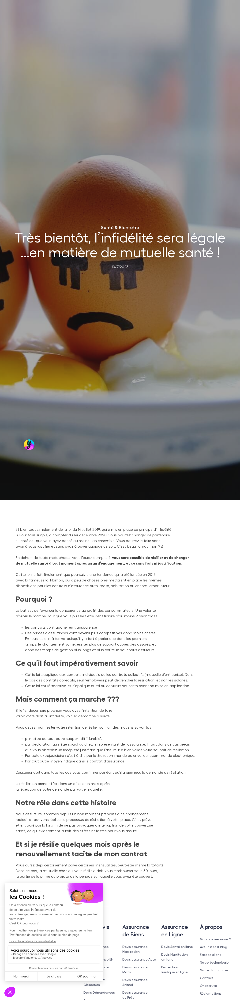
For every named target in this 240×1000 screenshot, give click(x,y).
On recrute (208, 985)
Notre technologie (214, 962)
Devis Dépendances (99, 992)
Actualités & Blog (213, 947)
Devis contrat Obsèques (94, 982)
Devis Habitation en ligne (174, 957)
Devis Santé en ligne (177, 946)
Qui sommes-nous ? (215, 939)
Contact (207, 978)
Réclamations (210, 993)
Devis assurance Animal (135, 982)
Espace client (210, 954)
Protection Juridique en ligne (174, 969)
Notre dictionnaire (214, 970)
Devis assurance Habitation (135, 949)
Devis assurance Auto (139, 959)
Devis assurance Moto (135, 969)
